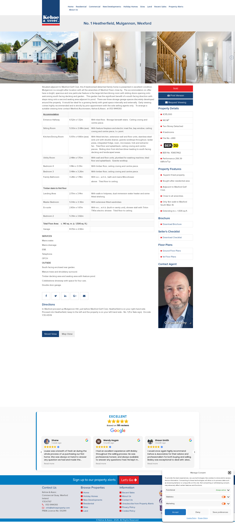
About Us (73, 10)
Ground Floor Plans (172, 250)
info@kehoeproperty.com (58, 507)
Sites (142, 7)
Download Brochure (172, 224)
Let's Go (127, 480)
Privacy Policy (203, 518)
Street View (50, 333)
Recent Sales (160, 7)
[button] (229, 472)
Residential (81, 7)
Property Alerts (176, 7)
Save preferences (220, 512)
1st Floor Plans (169, 256)
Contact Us (127, 500)
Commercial (94, 7)
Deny (198, 512)
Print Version (177, 95)
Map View (67, 333)
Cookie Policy (192, 518)
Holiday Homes (130, 7)
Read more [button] (49, 464)
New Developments (112, 7)
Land (149, 7)
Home (70, 7)
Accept (175, 512)
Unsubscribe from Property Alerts (138, 503)
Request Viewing (177, 102)
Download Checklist (172, 237)
